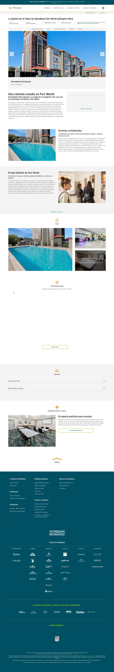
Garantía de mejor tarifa (42, 504)
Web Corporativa (64, 485)
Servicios (71, 29)
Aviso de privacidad (40, 506)
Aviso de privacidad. (74, 653)
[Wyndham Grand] (97, 567)
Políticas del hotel (86, 108)
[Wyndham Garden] (48, 567)
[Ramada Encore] (48, 591)
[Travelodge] (32, 579)
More (79, 29)
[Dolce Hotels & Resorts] (97, 561)
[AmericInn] (48, 573)
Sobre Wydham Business (42, 482)
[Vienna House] (65, 573)
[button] (25, 2)
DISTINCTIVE (97, 548)
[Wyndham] (81, 554)
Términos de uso (39, 509)
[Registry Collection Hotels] (97, 554)
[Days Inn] (32, 554)
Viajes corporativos (40, 485)
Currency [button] (102, 12)
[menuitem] (47, 8)
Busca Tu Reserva (15, 495)
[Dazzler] (65, 567)
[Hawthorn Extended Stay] (16, 554)
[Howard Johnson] (32, 573)
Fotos (48, 29)
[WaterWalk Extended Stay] (16, 561)
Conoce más (59, 3)
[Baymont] (48, 579)
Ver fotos (90, 260)
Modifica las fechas (81, 23)
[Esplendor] (65, 561)
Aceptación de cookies (41, 512)
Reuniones (38, 491)
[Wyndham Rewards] (57, 532)
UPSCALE (81, 548)
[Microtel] (32, 567)
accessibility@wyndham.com (91, 655)
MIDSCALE (49, 548)
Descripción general (37, 29)
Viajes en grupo (39, 488)
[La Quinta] (48, 554)
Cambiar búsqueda (90, 12)
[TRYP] (65, 554)
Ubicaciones (13, 485)
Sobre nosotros (14, 482)
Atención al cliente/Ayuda (17, 498)
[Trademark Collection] (81, 561)
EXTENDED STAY (16, 548)
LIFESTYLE (65, 548)
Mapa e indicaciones (59, 29)
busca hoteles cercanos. (93, 23)
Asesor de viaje (39, 493)
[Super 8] (32, 561)
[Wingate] (48, 561)
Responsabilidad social (66, 482)
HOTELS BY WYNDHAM (57, 542)
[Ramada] (48, 585)
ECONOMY (33, 548)
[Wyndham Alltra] (65, 579)
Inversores (62, 488)
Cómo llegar (54, 347)
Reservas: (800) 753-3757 (17, 508)
